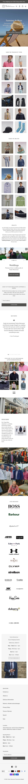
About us (5, 696)
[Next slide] (24, 260)
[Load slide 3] (14, 260)
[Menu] (25, 6)
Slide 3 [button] (11, 354)
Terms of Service (7, 711)
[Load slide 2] (13, 260)
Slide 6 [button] (15, 354)
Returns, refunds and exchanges (11, 703)
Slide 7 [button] (17, 354)
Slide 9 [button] (19, 354)
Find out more (14, 274)
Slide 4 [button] (12, 354)
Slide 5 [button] (14, 354)
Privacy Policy (6, 707)
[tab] (8, 354)
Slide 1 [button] (8, 354)
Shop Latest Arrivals (14, 32)
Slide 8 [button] (18, 354)
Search (4, 715)
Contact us (5, 692)
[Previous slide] (4, 260)
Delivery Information (8, 699)
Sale (4, 719)
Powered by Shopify (19, 779)
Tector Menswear (11, 779)
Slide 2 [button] (9, 354)
